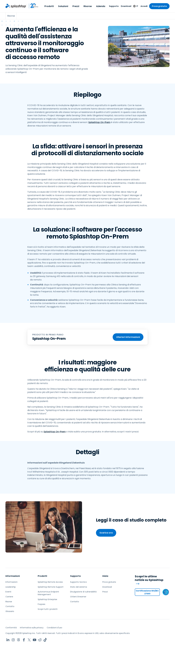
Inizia (105, 576)
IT (137, 6)
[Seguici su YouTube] (34, 639)
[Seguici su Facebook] (23, 639)
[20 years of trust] (33, 5)
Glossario (9, 611)
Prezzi (75, 6)
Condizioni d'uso (54, 627)
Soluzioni (63, 6)
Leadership (10, 587)
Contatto (9, 606)
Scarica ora (106, 532)
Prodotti (49, 6)
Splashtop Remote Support (50, 587)
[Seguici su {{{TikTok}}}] (45, 639)
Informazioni (12, 576)
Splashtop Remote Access (50, 582)
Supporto (114, 6)
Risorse (88, 6)
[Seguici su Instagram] (13, 639)
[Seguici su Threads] (18, 639)
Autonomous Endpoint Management (48, 593)
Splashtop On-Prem (99, 122)
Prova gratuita (159, 6)
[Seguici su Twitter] (29, 639)
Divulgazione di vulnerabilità (83, 591)
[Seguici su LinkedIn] (7, 639)
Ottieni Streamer (78, 596)
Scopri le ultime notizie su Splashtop (149, 578)
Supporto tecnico (78, 582)
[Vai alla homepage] (16, 5)
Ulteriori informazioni (128, 337)
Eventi (8, 591)
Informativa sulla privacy (31, 627)
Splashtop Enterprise (47, 599)
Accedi (144, 6)
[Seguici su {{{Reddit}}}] (39, 639)
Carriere (9, 596)
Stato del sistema (78, 587)
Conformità (11, 627)
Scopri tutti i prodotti (47, 609)
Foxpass (41, 604)
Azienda (100, 6)
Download (126, 6)
